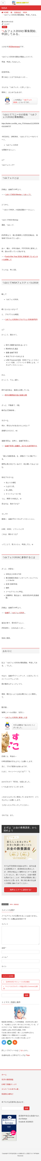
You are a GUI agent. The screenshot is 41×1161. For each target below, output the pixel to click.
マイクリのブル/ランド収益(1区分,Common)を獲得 (20, 987)
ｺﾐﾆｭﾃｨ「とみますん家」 (11, 1089)
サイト (4, 966)
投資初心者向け (7, 1094)
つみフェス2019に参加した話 (16, 717)
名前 (4, 948)
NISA (4, 27)
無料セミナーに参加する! (20, 890)
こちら (21, 1050)
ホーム (4, 1075)
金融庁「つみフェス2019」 (15, 613)
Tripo (28, 1055)
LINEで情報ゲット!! (9, 1084)
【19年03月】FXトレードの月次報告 (17, 982)
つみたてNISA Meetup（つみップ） (18, 194)
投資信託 (16, 904)
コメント (5, 924)
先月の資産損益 (7, 1079)
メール (5, 957)
